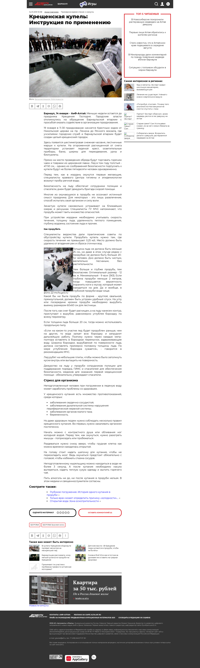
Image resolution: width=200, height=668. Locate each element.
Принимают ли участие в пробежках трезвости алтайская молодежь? (56, 566)
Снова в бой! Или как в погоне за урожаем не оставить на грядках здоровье (103, 557)
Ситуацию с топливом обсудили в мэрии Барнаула (147, 68)
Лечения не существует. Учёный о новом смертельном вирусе (152, 95)
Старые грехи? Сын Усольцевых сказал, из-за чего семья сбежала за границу (153, 125)
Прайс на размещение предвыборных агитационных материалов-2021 (82, 618)
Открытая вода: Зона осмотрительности (74, 501)
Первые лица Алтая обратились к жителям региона (147, 33)
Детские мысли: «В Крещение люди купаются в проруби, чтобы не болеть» (103, 548)
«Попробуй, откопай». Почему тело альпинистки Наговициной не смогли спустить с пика (153, 106)
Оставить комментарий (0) (100, 513)
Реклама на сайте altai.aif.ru (87, 615)
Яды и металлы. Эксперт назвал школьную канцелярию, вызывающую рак (151, 87)
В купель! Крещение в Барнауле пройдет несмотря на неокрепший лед (56, 548)
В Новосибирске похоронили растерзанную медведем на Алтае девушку (147, 22)
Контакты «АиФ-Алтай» (60, 615)
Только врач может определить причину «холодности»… (84, 498)
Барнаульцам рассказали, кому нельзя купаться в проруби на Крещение (56, 557)
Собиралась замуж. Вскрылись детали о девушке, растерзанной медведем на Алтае (152, 135)
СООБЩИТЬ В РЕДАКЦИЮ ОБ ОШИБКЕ (134, 618)
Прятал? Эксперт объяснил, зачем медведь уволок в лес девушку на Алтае (152, 116)
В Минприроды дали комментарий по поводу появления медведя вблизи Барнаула (147, 57)
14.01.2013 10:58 (35, 12)
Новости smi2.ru (39, 605)
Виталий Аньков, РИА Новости (49, 99)
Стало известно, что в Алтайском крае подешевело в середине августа (147, 45)
